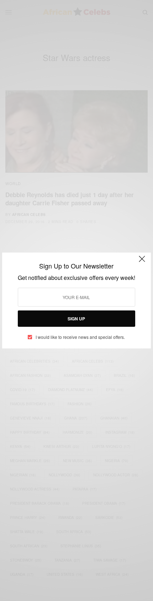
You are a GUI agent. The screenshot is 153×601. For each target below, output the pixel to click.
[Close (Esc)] (142, 262)
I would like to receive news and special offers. (80, 337)
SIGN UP (76, 318)
